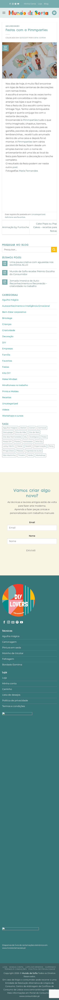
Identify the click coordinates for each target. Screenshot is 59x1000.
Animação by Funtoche (15, 227)
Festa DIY (7, 441)
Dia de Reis (34, 432)
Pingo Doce (8, 451)
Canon (32, 428)
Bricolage (7, 318)
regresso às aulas (34, 451)
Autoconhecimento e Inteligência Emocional (26, 306)
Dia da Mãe (21, 432)
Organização (40, 446)
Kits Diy (39, 441)
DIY (4, 342)
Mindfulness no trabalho (15, 385)
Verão (30, 455)
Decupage (8, 432)
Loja (40, 4)
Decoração (7, 336)
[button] (4, 12)
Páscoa (20, 451)
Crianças (6, 324)
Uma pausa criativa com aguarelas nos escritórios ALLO (31, 263)
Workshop (40, 455)
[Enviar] (54, 249)
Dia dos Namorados (12, 437)
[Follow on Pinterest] (15, 4)
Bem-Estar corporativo (14, 312)
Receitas (6, 397)
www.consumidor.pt (29, 996)
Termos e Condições (16, 969)
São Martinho (9, 455)
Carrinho (50, 967)
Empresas (7, 348)
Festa (44, 437)
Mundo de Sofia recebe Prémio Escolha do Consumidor (32, 272)
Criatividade (8, 330)
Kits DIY (6, 373)
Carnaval (42, 428)
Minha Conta (30, 4)
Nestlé (28, 446)
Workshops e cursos (12, 415)
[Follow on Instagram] (13, 4)
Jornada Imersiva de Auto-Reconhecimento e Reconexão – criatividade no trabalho (28, 283)
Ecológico (34, 437)
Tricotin (21, 455)
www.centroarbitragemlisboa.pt (40, 989)
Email (32, 522)
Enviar (31, 550)
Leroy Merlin (9, 446)
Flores (17, 441)
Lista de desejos (34, 967)
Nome (32, 536)
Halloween (28, 441)
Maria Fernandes (29, 170)
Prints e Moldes (10, 391)
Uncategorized (12, 26)
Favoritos (7, 360)
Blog (46, 4)
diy (25, 437)
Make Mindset (9, 379)
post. (15, 167)
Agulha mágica (10, 299)
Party (51, 446)
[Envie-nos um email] (12, 622)
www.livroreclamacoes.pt (14, 948)
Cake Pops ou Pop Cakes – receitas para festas (45, 227)
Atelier (23, 428)
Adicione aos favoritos (15, 217)
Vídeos (5, 409)
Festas (5, 367)
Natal (19, 446)
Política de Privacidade (41, 969)
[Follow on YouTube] (18, 4)
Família (6, 354)
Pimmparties (30, 120)
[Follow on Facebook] (10, 4)
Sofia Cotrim (39, 38)
